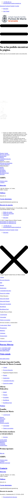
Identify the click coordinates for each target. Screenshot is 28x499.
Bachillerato (3, 306)
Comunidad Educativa (5, 290)
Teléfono (2, 193)
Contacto (3, 468)
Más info (2, 453)
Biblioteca (2, 330)
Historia (2, 285)
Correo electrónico (6, 199)
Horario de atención (6, 205)
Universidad (3, 317)
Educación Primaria (5, 301)
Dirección (3, 185)
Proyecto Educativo (5, 280)
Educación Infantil (4, 298)
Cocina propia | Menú (5, 325)
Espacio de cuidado (5, 293)
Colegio (2, 277)
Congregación (3, 314)
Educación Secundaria (5, 304)
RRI (1, 282)
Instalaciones (3, 288)
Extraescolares (3, 336)
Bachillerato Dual (4, 309)
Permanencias (3, 328)
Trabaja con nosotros (5, 320)
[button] (5, 161)
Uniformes (2, 333)
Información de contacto (6, 341)
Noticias (2, 406)
